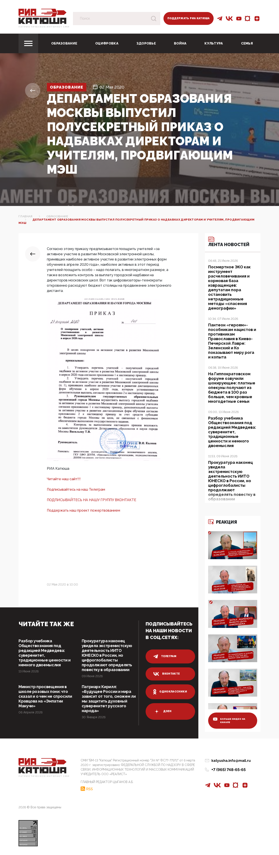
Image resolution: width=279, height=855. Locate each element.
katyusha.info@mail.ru (231, 761)
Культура (213, 43)
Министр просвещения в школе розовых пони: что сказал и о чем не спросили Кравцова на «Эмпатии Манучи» (45, 696)
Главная (25, 216)
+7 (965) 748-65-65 (228, 769)
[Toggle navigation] (28, 43)
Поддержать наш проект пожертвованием (83, 510)
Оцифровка (106, 43)
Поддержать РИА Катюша (188, 18)
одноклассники (173, 691)
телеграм (168, 656)
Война (180, 43)
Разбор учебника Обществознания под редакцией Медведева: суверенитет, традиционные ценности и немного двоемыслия (45, 653)
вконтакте (171, 673)
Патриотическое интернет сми (44, 27)
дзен (167, 711)
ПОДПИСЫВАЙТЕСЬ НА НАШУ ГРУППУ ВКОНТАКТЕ (91, 500)
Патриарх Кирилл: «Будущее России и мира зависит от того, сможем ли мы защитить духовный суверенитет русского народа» (109, 698)
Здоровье (146, 43)
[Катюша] (42, 16)
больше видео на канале (232, 720)
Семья (247, 43)
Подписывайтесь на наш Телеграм (76, 489)
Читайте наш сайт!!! (64, 479)
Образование (64, 43)
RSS (89, 789)
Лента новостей (228, 244)
